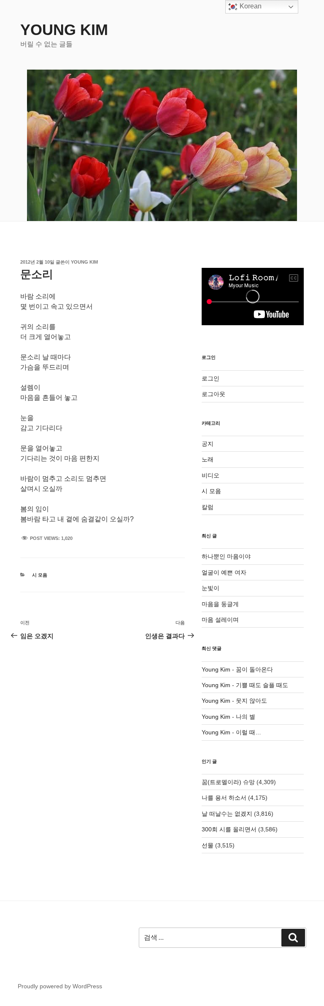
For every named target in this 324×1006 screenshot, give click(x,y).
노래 (207, 459)
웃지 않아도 (251, 700)
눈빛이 (210, 588)
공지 (207, 443)
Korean (250, 6)
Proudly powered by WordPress (60, 986)
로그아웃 (213, 394)
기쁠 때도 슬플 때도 (262, 685)
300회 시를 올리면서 (229, 829)
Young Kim (64, 29)
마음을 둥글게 (220, 604)
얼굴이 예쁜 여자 (224, 572)
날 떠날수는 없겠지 (227, 813)
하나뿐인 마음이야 (226, 556)
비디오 (210, 475)
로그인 (210, 378)
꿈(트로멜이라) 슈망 (228, 782)
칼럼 (207, 507)
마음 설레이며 (220, 619)
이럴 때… (248, 732)
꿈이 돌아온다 (254, 669)
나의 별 (245, 716)
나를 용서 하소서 (224, 797)
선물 (207, 845)
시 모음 (39, 574)
